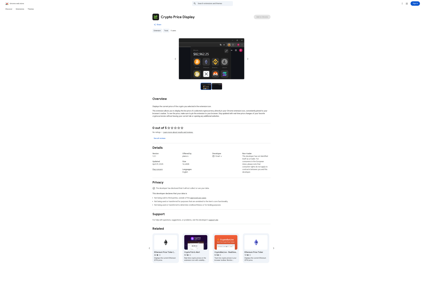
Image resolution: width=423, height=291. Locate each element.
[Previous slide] (175, 59)
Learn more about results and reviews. (178, 132)
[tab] (9, 9)
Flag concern (157, 169)
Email (217, 156)
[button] (407, 3)
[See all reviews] (159, 138)
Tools (166, 31)
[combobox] (215, 3)
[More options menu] (402, 3)
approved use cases (198, 198)
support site (213, 220)
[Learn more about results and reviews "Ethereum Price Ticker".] (250, 255)
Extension (157, 31)
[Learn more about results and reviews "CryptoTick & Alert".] (190, 255)
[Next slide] (248, 59)
